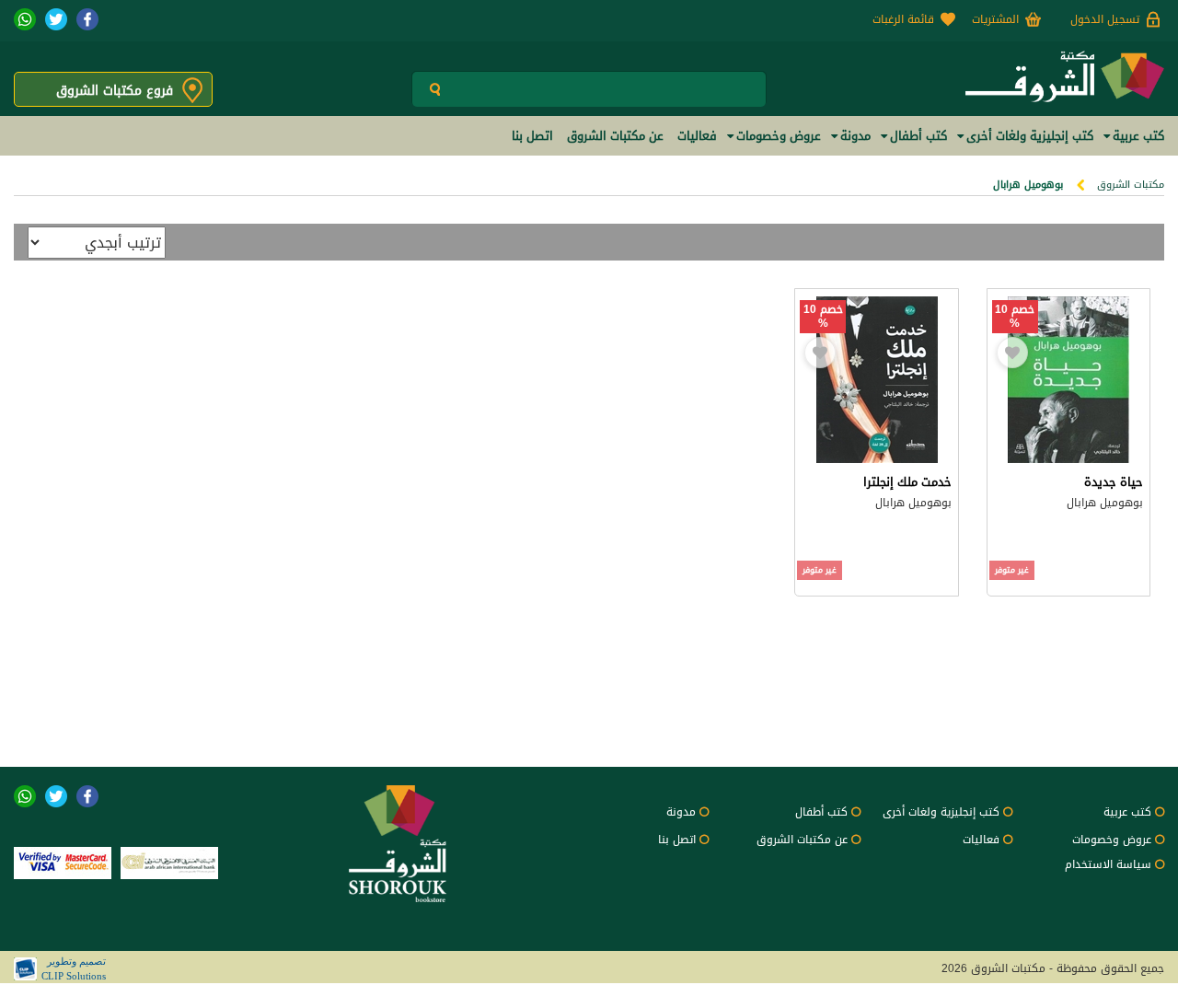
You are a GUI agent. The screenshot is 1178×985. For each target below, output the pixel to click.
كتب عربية (1127, 812)
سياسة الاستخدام (1108, 864)
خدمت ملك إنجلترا (907, 481)
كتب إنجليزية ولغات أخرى (941, 812)
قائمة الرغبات (903, 19)
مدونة (681, 812)
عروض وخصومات (1111, 839)
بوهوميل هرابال (1105, 502)
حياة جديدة (1113, 481)
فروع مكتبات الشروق (114, 90)
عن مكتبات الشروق (802, 839)
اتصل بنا (677, 839)
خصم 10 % (1014, 316)
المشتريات (995, 19)
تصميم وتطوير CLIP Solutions (73, 968)
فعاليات (981, 839)
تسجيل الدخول (1104, 19)
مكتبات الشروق (1130, 184)
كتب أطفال (821, 812)
